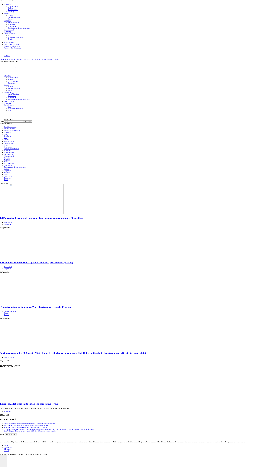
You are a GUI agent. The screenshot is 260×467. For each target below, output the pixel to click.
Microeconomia (13, 10)
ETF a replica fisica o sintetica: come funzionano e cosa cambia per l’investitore (29, 423)
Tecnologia (11, 11)
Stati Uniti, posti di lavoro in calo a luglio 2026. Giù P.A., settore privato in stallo (26, 59)
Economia (7, 4)
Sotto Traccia (8, 176)
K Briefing (7, 32)
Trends (10, 39)
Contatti (6, 451)
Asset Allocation (13, 22)
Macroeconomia (13, 6)
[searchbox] (13, 121)
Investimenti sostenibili (15, 37)
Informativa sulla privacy (12, 46)
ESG (9, 35)
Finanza (6, 13)
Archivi (2, 434)
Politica (10, 8)
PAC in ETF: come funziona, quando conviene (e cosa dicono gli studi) (27, 425)
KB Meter (7, 449)
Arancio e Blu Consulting (12, 48)
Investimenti (12, 24)
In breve (6, 145)
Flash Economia (9, 30)
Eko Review (8, 136)
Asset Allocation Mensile (12, 130)
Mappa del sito (9, 42)
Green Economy (9, 33)
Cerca (2, 121)
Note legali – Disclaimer (12, 44)
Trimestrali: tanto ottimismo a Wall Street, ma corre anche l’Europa (25, 427)
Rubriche (7, 172)
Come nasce (8, 447)
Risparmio (7, 21)
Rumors (10, 19)
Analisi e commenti (14, 17)
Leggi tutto (55, 59)
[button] (130, 1)
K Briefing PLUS (9, 152)
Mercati (10, 15)
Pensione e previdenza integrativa (19, 28)
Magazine (7, 158)
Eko (5, 134)
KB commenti (8, 154)
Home (6, 445)
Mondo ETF (12, 26)
